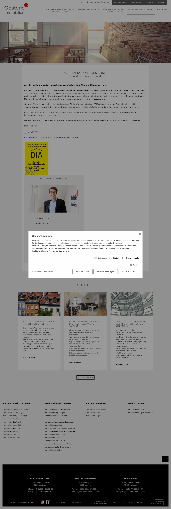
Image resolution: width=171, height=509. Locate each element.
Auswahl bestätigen (105, 272)
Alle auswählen (128, 272)
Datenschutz (37, 272)
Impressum (48, 272)
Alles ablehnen (82, 272)
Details (135, 265)
